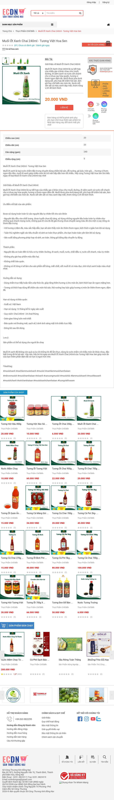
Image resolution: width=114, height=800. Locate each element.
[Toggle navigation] (108, 24)
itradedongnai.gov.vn (106, 71)
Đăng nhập (91, 2)
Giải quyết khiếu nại (51, 729)
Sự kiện (93, 762)
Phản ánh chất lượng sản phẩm (106, 90)
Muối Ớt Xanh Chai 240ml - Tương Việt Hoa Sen (59, 31)
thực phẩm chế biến (25, 31)
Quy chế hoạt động (50, 721)
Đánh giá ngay (43, 45)
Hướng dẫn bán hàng (16, 737)
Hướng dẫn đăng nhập (17, 729)
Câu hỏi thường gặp (16, 741)
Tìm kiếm (104, 762)
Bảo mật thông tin (50, 725)
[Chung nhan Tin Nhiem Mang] (73, 782)
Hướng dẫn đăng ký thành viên (21, 725)
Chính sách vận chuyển (52, 737)
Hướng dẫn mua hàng (17, 733)
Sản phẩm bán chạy (21, 625)
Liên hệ (64, 107)
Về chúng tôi (67, 762)
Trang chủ (7, 31)
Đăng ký (106, 2)
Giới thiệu (46, 717)
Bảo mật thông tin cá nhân (54, 733)
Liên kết (81, 762)
